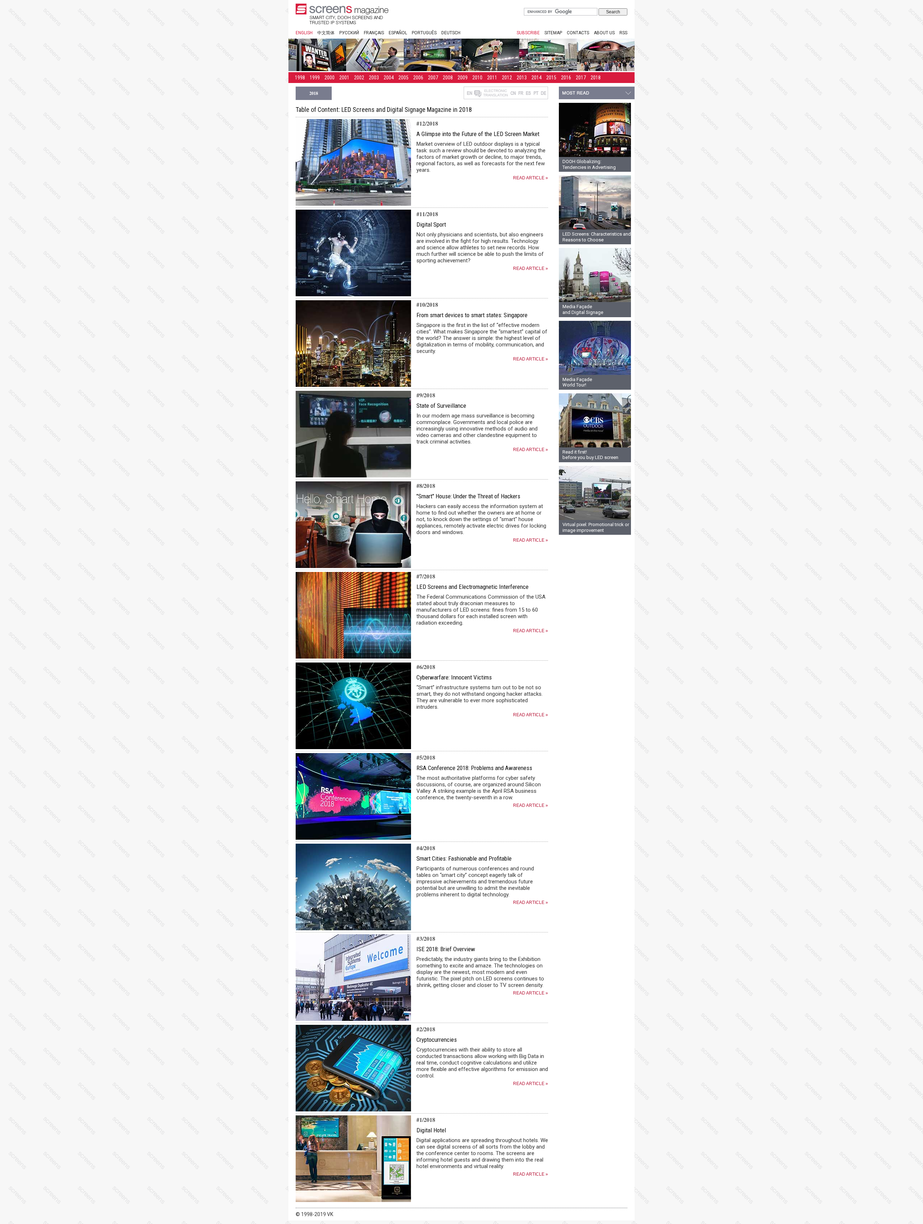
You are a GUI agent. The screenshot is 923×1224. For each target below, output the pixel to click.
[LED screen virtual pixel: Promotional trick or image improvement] (595, 518)
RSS (623, 32)
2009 (463, 77)
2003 (374, 77)
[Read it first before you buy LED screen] (595, 446)
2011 (492, 77)
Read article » (530, 177)
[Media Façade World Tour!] (595, 373)
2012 (507, 77)
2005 (403, 77)
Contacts (578, 32)
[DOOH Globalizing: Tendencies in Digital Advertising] (595, 155)
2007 (433, 77)
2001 (344, 77)
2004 (389, 77)
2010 (477, 77)
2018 (596, 77)
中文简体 (326, 32)
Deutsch (450, 32)
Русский (349, 32)
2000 (329, 77)
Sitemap (553, 32)
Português (424, 32)
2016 (566, 77)
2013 (522, 77)
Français (374, 32)
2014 (536, 77)
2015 (551, 77)
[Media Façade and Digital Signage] (595, 300)
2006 (418, 77)
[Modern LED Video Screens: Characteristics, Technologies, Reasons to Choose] (595, 228)
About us (604, 32)
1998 (300, 77)
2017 (581, 77)
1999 (315, 77)
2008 (448, 77)
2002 (359, 77)
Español (398, 32)
